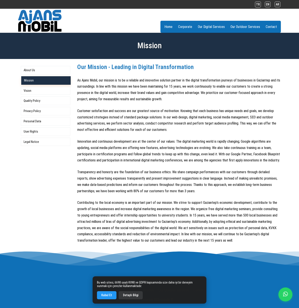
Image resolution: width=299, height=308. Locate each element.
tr (258, 4)
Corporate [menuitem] (185, 27)
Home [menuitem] (168, 27)
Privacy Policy (32, 111)
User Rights (31, 131)
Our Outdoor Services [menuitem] (245, 27)
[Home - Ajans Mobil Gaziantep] (40, 21)
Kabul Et (106, 295)
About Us (29, 70)
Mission (29, 80)
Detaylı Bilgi (130, 295)
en (267, 4)
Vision (27, 90)
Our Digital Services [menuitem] (211, 27)
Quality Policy (32, 100)
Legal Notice (31, 142)
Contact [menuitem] (271, 27)
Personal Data (32, 121)
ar (277, 4)
